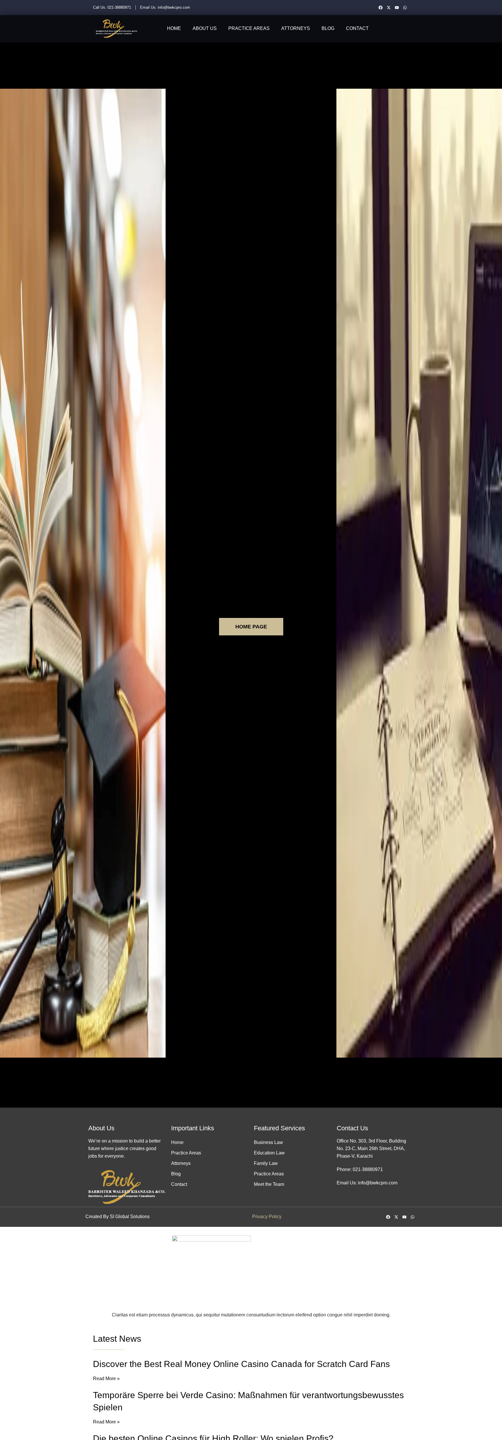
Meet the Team (269, 1184)
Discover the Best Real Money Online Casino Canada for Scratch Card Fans (241, 1364)
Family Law (266, 1163)
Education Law (269, 1152)
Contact (357, 28)
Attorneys (295, 28)
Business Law (268, 1142)
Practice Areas (249, 28)
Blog (328, 28)
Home (174, 28)
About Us (205, 28)
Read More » (106, 1378)
